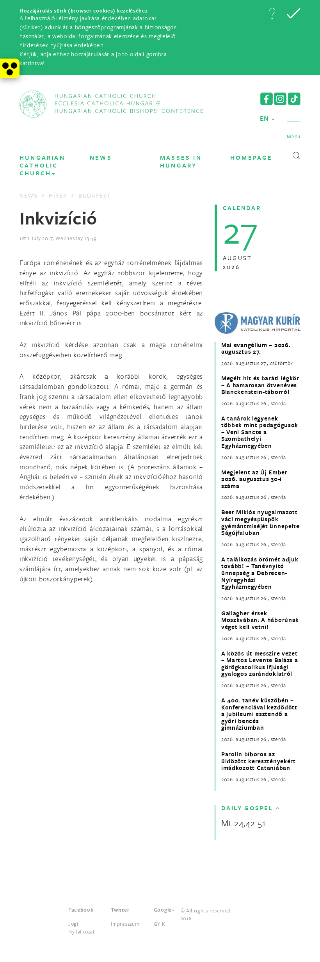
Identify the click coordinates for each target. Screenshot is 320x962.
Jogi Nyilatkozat (81, 927)
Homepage (251, 157)
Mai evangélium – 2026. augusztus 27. (255, 348)
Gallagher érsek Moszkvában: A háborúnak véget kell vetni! (260, 620)
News (101, 157)
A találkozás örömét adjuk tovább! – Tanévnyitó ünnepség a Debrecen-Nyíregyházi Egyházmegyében (260, 573)
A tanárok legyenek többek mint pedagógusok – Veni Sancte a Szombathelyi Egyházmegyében (259, 432)
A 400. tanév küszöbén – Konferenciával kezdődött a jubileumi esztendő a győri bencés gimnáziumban (259, 714)
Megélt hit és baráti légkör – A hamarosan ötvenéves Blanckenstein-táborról (260, 385)
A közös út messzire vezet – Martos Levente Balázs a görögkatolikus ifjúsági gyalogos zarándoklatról (259, 663)
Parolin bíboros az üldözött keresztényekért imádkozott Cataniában (258, 761)
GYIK (159, 923)
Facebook (81, 909)
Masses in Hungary (181, 161)
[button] (272, 13)
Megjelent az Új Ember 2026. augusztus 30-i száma (254, 479)
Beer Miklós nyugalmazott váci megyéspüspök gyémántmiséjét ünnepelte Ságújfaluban (260, 522)
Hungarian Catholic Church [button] (42, 165)
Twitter (120, 909)
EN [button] (265, 118)
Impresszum (125, 923)
